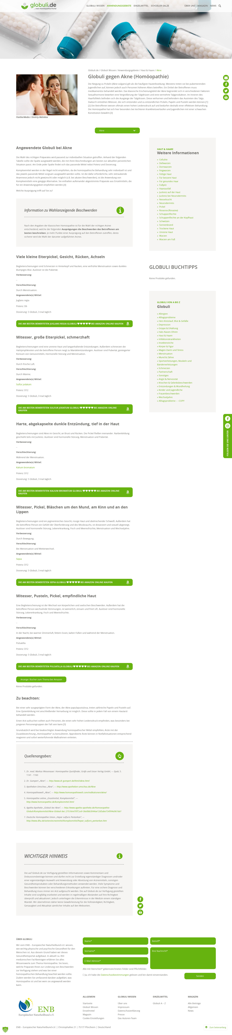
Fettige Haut (165, 174)
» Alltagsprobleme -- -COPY (170, 400)
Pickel (162, 206)
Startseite (87, 1003)
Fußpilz (163, 184)
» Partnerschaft (164, 371)
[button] (220, 5)
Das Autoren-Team (127, 1018)
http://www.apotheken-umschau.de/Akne (76, 786)
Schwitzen (164, 221)
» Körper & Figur (165, 346)
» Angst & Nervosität (167, 379)
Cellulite (163, 159)
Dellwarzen (164, 163)
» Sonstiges (163, 375)
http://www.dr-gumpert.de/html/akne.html (69, 780)
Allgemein (193, 1007)
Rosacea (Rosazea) (168, 210)
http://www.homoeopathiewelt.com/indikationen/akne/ (80, 792)
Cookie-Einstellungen (93, 1018)
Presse (121, 1014)
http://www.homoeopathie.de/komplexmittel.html (50, 801)
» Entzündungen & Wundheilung (173, 386)
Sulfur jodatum (23, 384)
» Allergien (162, 313)
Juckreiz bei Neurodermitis (172, 195)
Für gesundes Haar (168, 181)
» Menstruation (164, 353)
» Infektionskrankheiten (169, 339)
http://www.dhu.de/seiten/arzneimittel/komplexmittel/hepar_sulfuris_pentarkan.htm (66, 820)
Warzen (163, 235)
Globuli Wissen (95, 5)
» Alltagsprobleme (166, 317)
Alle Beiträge (194, 1003)
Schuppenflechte (167, 213)
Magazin (203, 5)
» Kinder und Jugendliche (169, 389)
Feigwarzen (165, 170)
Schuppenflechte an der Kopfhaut (176, 217)
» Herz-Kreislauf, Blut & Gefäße (172, 321)
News (213, 5)
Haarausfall (165, 188)
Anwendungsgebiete (119, 5)
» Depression (163, 324)
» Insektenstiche (165, 342)
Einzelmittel (141, 5)
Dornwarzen (165, 166)
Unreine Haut (166, 232)
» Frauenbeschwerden (168, 393)
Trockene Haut (166, 228)
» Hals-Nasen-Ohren (167, 331)
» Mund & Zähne (165, 357)
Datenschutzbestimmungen (115, 974)
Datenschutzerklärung (129, 1010)
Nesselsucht (165, 199)
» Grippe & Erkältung (167, 328)
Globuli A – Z (159, 1003)
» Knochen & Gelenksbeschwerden (174, 382)
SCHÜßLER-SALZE (160, 5)
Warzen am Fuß (167, 239)
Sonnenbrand (166, 224)
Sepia (19, 558)
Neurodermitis (166, 203)
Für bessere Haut (168, 177)
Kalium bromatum (25, 467)
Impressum (123, 1007)
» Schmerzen (163, 368)
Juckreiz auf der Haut (169, 192)
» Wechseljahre (165, 397)
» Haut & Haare (164, 335)
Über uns (189, 5)
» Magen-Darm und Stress (170, 350)
